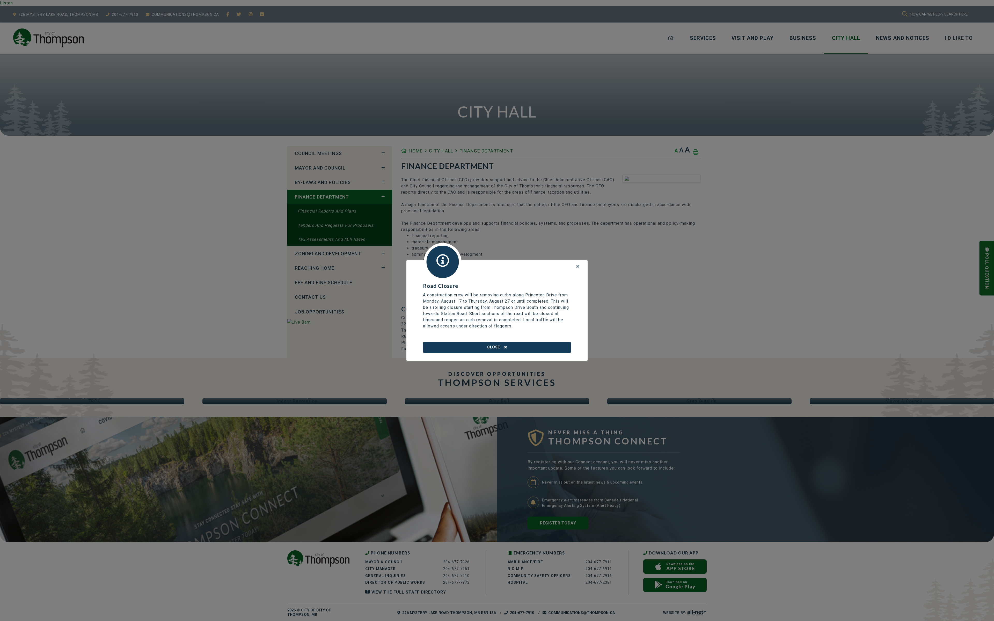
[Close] (578, 266)
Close (493, 347)
